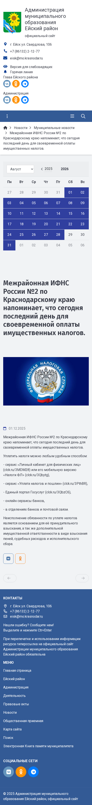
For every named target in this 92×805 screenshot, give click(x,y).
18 (22, 224)
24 (9, 235)
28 (58, 235)
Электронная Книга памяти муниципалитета (38, 746)
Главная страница (17, 670)
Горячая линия (21, 72)
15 (70, 213)
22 (70, 224)
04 (22, 203)
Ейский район (14, 679)
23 (83, 224)
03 (9, 203)
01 (70, 192)
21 (58, 224)
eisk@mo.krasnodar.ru (26, 58)
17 (9, 224)
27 (46, 235)
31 (9, 245)
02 (83, 192)
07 (58, 203)
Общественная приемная (23, 721)
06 (46, 203)
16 (83, 213)
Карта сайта (12, 729)
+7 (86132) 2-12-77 (25, 51)
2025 (48, 169)
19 (34, 224)
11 (22, 213)
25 (22, 235)
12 (34, 213)
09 (83, 203)
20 (46, 224)
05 (34, 203)
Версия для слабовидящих (31, 67)
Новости (10, 712)
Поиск (8, 738)
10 (9, 213)
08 (70, 203)
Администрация (15, 687)
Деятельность (14, 696)
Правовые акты (16, 704)
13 (46, 213)
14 (58, 213)
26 (34, 235)
